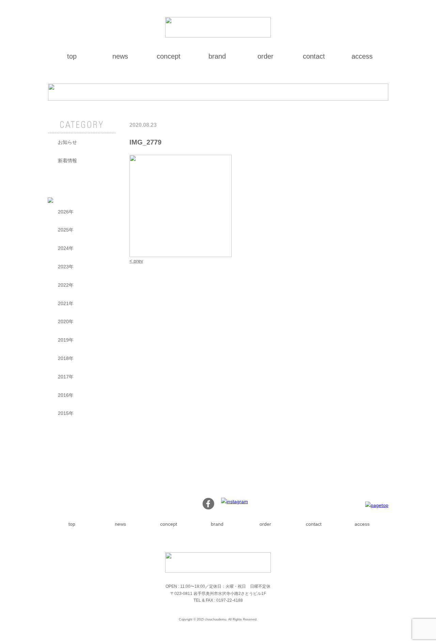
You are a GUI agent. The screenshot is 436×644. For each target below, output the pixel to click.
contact (314, 56)
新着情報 (67, 160)
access (362, 56)
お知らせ (67, 142)
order (266, 56)
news (120, 56)
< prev (136, 261)
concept (169, 56)
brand (217, 56)
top (72, 56)
